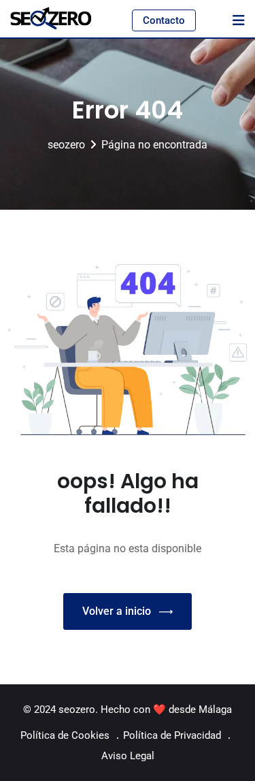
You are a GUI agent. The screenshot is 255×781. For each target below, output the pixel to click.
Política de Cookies (64, 735)
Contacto (164, 20)
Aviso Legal (127, 756)
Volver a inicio (116, 611)
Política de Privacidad (172, 735)
